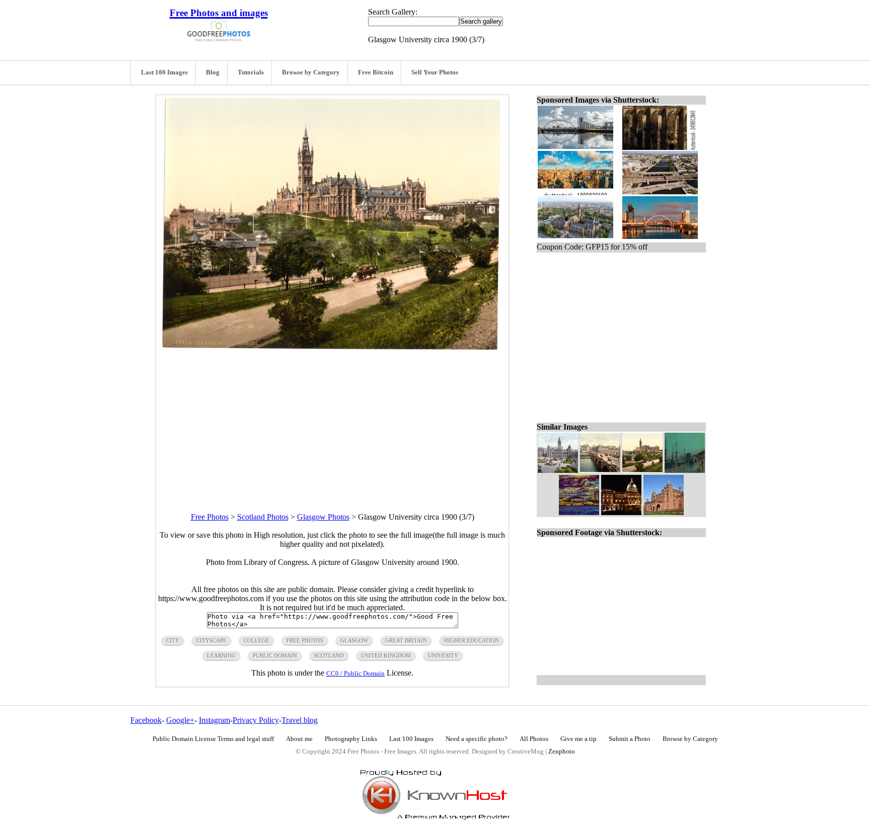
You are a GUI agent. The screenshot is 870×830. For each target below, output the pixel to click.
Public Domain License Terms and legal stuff (213, 738)
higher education (471, 640)
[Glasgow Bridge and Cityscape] (600, 470)
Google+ (180, 720)
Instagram (214, 720)
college (256, 640)
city (172, 640)
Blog (213, 72)
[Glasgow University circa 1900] (642, 470)
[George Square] (558, 470)
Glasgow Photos (323, 517)
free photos (304, 640)
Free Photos (210, 517)
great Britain (406, 640)
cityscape (211, 640)
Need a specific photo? (477, 738)
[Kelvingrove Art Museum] (663, 512)
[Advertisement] (332, 424)
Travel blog (299, 720)
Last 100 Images (164, 72)
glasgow (354, 640)
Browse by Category (311, 72)
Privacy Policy (256, 720)
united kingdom (386, 655)
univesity (443, 655)
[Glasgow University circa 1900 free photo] (332, 351)
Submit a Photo (629, 738)
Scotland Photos (262, 517)
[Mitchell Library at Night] (621, 512)
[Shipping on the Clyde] (685, 470)
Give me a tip (578, 738)
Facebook (146, 720)
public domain (275, 655)
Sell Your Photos (434, 72)
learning (221, 655)
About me (299, 738)
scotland (329, 655)
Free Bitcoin (375, 72)
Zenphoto (561, 751)
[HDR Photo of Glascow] (579, 512)
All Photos (534, 738)
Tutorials (251, 72)
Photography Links (351, 738)
